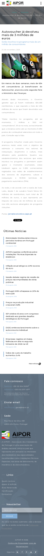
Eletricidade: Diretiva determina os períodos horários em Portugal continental (21, 240)
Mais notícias (33, 364)
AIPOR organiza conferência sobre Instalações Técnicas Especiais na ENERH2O (21, 254)
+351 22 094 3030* (21, 386)
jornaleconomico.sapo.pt (20, 214)
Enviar (9, 516)
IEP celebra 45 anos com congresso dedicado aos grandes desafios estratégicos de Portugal (22, 316)
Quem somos (8, 481)
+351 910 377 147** (22, 389)
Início (14, 12)
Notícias (24, 12)
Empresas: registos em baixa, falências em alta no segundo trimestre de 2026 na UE (19, 341)
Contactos (7, 494)
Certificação (7, 491)
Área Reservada (9, 488)
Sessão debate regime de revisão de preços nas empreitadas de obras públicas (22, 279)
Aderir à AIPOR (9, 484)
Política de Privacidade (18, 543)
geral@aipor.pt (22, 407)
